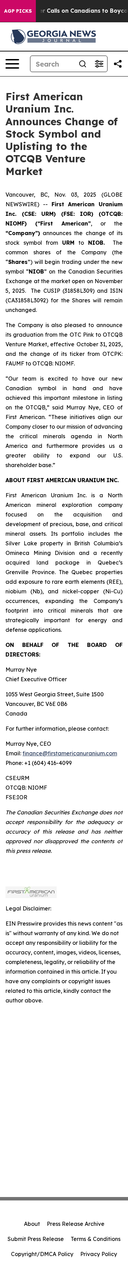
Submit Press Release (36, 1238)
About (32, 1223)
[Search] (82, 64)
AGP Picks (18, 11)
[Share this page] (118, 64)
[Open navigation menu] (12, 64)
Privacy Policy (98, 1254)
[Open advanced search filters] (99, 64)
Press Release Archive (75, 1223)
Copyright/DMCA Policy (42, 1254)
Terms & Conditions (95, 1238)
